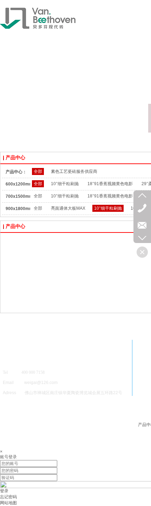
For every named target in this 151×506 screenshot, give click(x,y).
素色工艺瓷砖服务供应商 (74, 171)
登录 (4, 490)
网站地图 (8, 502)
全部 (38, 171)
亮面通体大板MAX (68, 208)
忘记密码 (8, 496)
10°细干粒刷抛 (65, 183)
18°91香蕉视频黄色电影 (110, 183)
